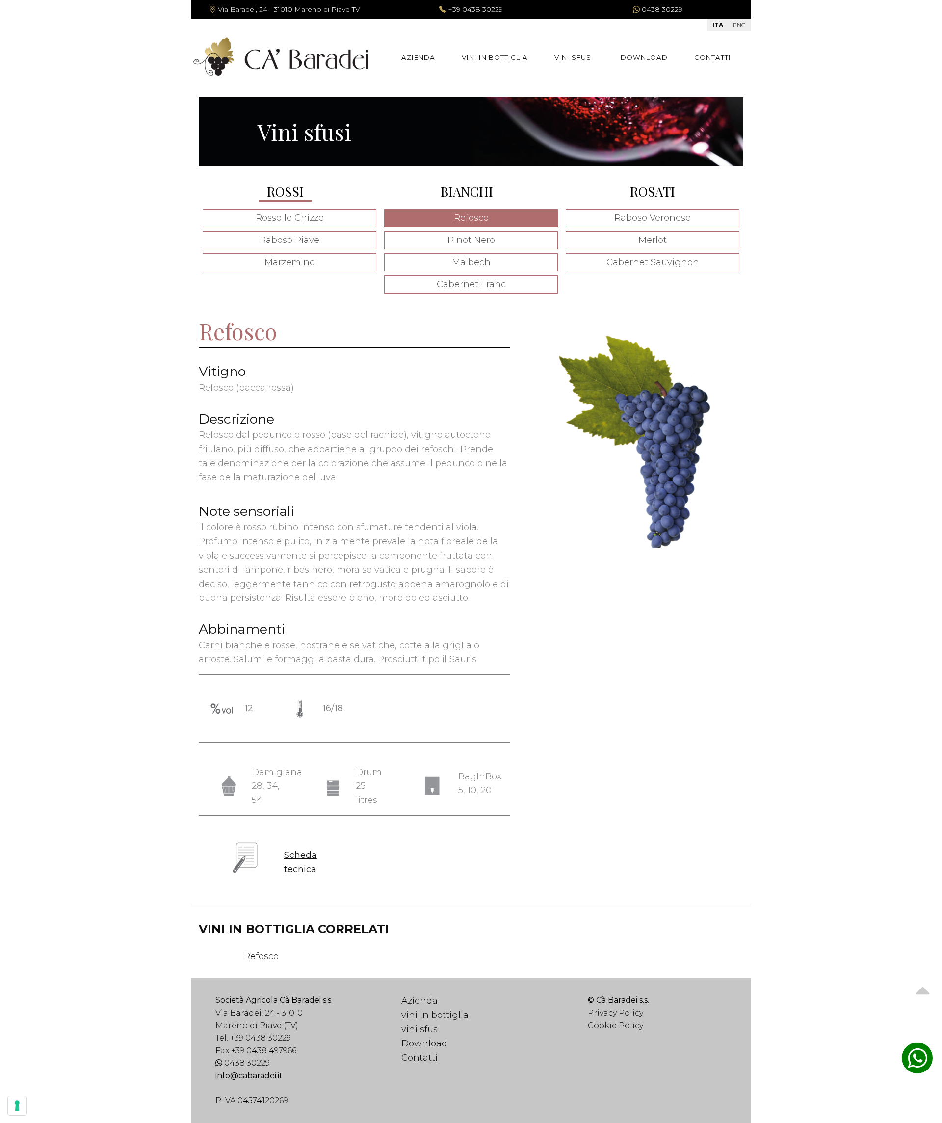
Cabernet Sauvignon (652, 262)
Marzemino (289, 262)
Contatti (712, 57)
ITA (717, 24)
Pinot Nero (471, 240)
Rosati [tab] (652, 191)
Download (644, 57)
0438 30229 (246, 1063)
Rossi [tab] (285, 191)
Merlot (652, 240)
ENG (739, 24)
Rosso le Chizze (290, 218)
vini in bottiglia (495, 57)
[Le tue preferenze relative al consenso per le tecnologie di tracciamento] (17, 1105)
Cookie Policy (615, 1025)
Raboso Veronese (652, 218)
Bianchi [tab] (467, 191)
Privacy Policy (615, 1012)
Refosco (471, 218)
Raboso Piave (289, 240)
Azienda (418, 57)
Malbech (471, 262)
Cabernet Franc (471, 284)
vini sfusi (574, 57)
